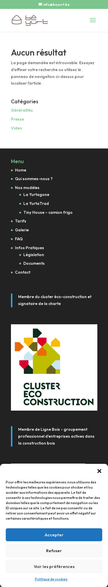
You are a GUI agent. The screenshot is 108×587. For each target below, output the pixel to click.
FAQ (19, 238)
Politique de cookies (51, 579)
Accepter (54, 535)
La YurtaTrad (36, 203)
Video (16, 128)
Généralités (22, 110)
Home (20, 170)
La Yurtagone (36, 194)
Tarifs (20, 221)
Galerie (22, 229)
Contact (22, 272)
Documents (34, 263)
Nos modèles (27, 187)
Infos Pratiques (29, 247)
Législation (33, 254)
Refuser (54, 550)
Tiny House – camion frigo (48, 212)
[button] (99, 471)
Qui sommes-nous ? (34, 178)
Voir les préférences (54, 566)
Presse (17, 119)
